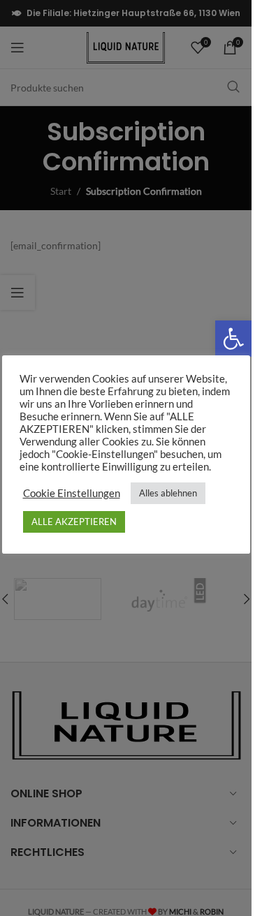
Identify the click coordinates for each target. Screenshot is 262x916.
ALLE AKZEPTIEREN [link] (74, 521)
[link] (233, 338)
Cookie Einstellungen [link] (71, 493)
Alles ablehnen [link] (168, 492)
